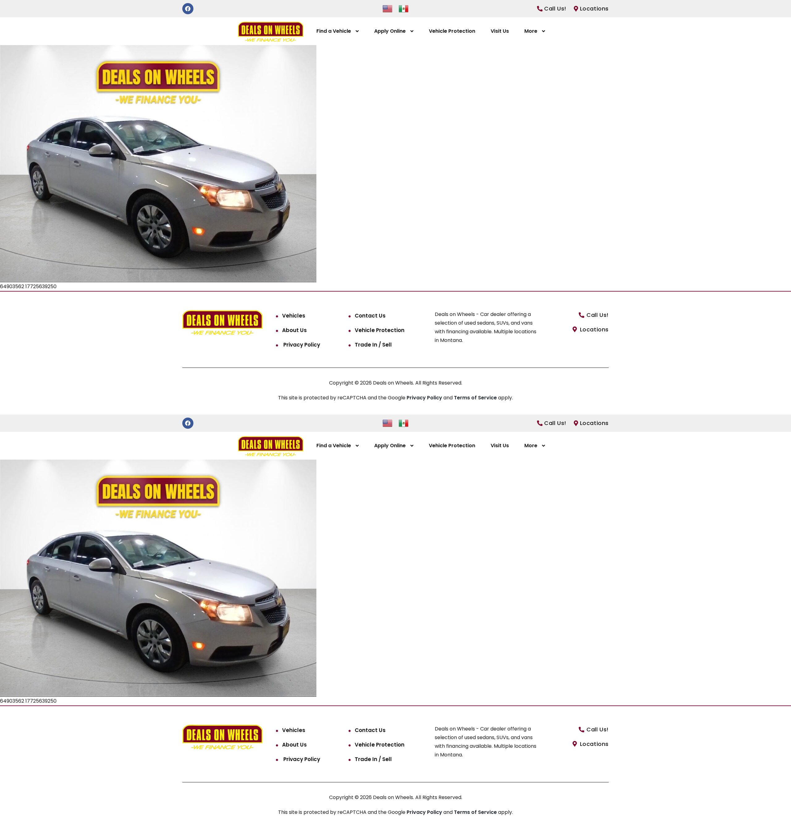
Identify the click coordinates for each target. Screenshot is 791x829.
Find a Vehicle (333, 31)
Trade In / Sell (373, 344)
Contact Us (370, 315)
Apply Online (390, 31)
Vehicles (293, 315)
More (530, 31)
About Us (294, 330)
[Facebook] (187, 8)
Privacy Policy (301, 344)
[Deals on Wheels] (270, 31)
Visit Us (500, 31)
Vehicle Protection (452, 31)
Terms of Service (476, 397)
